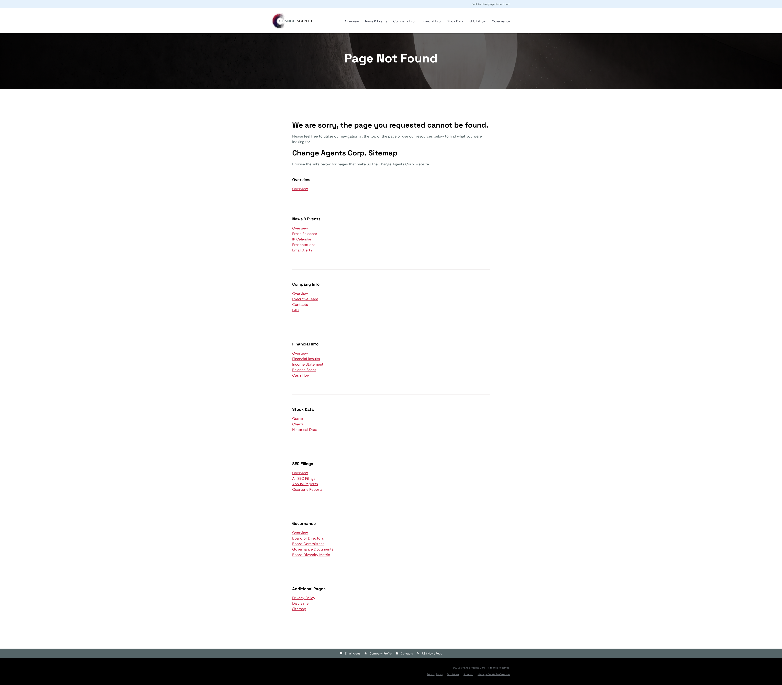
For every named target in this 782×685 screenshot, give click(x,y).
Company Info (404, 21)
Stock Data (455, 21)
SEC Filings (477, 21)
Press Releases (304, 233)
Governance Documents (312, 549)
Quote (297, 418)
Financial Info (431, 21)
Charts (298, 424)
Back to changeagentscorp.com (491, 4)
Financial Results (306, 358)
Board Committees (308, 543)
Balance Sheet (304, 369)
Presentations (303, 244)
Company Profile (381, 653)
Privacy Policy (303, 597)
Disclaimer (301, 603)
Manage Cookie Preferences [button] (494, 674)
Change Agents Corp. (473, 667)
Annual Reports (305, 484)
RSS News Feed (432, 653)
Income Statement (307, 364)
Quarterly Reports (307, 489)
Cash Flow (301, 375)
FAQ (295, 310)
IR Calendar (302, 239)
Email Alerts (302, 250)
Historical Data (304, 429)
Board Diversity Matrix (311, 554)
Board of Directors (308, 538)
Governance (501, 21)
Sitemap (299, 608)
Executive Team (305, 299)
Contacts (300, 304)
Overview (352, 21)
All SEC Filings (303, 478)
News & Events (376, 21)
